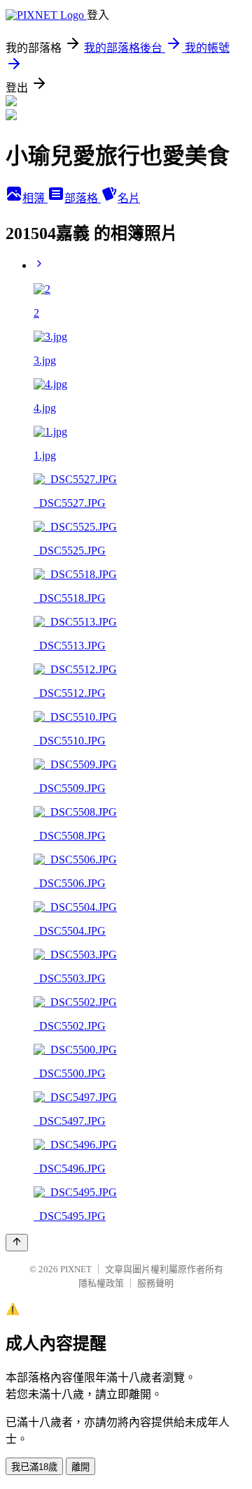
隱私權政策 (101, 1283)
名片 (129, 198)
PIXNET (76, 1269)
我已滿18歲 (34, 1467)
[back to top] (17, 1242)
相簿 (35, 198)
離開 (80, 1467)
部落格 (82, 198)
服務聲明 (155, 1283)
